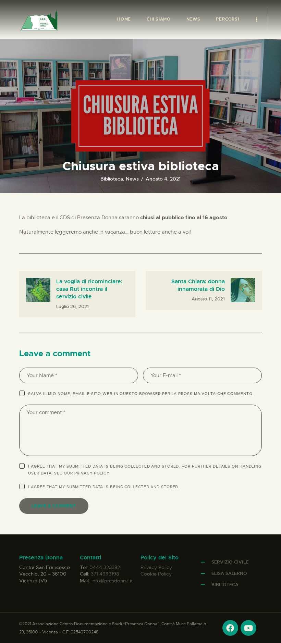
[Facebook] (230, 628)
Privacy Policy (92, 473)
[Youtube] (248, 628)
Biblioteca (111, 179)
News (132, 179)
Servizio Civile (229, 562)
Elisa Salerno (229, 573)
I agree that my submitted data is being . (104, 486)
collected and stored (151, 486)
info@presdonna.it (112, 581)
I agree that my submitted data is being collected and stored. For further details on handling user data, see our (144, 469)
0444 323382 (104, 567)
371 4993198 (105, 574)
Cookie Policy (156, 574)
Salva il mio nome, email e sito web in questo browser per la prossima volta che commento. (141, 393)
